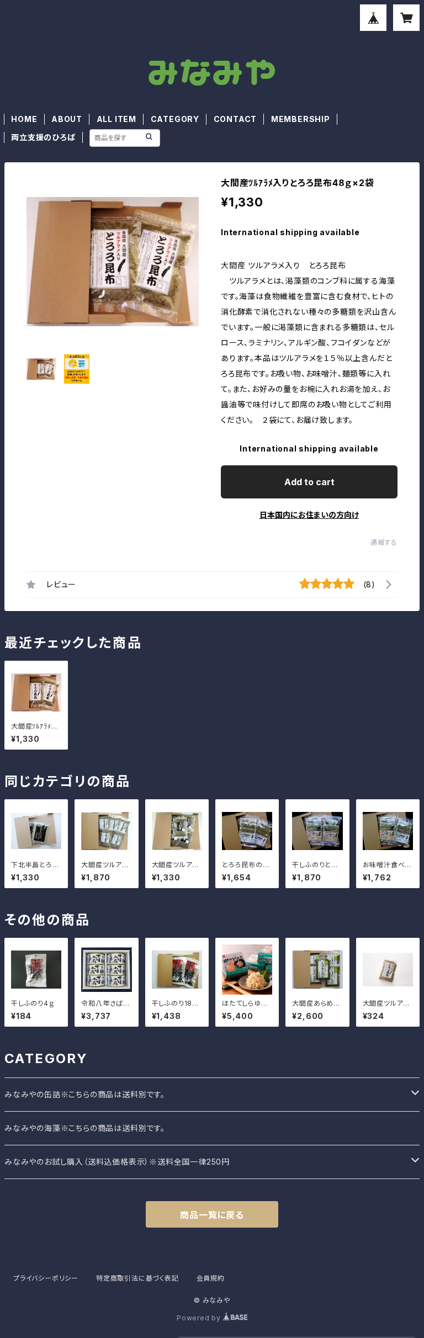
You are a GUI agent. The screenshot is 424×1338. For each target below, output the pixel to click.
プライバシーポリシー (45, 1278)
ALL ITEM (116, 119)
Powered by (200, 1318)
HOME (24, 119)
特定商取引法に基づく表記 (137, 1278)
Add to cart (309, 481)
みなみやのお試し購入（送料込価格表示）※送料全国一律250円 (117, 1161)
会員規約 (211, 1278)
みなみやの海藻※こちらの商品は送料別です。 (84, 1128)
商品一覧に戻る (212, 1214)
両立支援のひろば (43, 137)
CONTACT (235, 119)
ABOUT (66, 119)
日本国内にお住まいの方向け (309, 514)
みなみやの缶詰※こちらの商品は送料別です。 (84, 1094)
